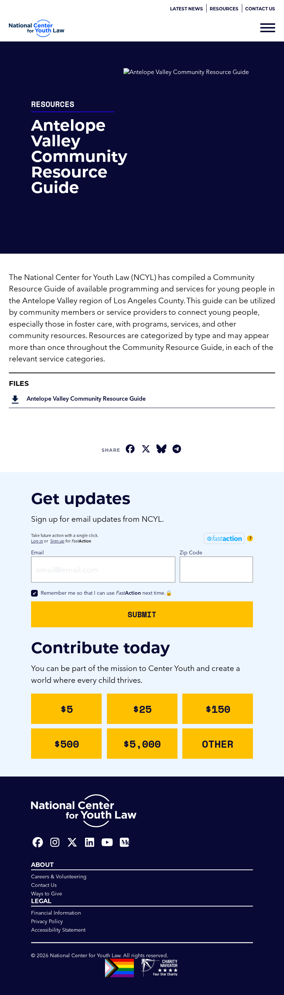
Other (217, 743)
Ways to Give (46, 893)
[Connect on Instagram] (54, 842)
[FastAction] (224, 538)
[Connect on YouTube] (107, 842)
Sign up (57, 541)
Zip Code (191, 552)
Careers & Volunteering (59, 876)
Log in (37, 541)
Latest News (186, 8)
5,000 (142, 743)
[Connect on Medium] (124, 842)
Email (37, 552)
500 (66, 743)
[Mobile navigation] (267, 28)
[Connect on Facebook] (37, 842)
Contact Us (260, 8)
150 (217, 708)
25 (142, 708)
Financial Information (56, 912)
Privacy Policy (47, 921)
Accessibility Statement (58, 929)
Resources (224, 8)
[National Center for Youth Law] (36, 28)
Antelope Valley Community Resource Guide (86, 398)
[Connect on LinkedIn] (89, 842)
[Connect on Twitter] (72, 842)
